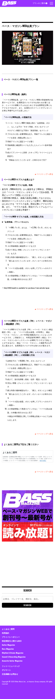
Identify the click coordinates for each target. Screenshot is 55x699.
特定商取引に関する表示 (12, 640)
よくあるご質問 (8, 629)
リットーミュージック (11, 666)
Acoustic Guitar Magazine (12, 660)
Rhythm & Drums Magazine (12, 652)
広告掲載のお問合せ (10, 674)
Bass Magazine (8, 648)
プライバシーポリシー (11, 636)
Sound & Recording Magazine (13, 656)
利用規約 (5, 633)
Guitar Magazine (8, 644)
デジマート (6, 670)
